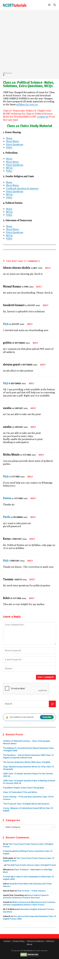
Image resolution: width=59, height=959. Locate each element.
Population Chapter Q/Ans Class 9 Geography (23, 788)
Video (9, 147)
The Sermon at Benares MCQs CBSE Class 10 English (26, 762)
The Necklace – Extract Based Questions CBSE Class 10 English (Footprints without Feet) (28, 756)
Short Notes (12, 141)
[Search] (52, 703)
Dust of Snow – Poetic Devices (31, 891)
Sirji (5, 323)
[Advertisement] (29, 41)
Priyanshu (7, 851)
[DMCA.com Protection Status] (29, 954)
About (29, 944)
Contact (6, 941)
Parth (6, 516)
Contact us (42, 116)
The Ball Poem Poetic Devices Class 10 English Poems (31, 865)
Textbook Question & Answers (22, 188)
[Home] (3, 75)
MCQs (9, 167)
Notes (9, 138)
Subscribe (47, 717)
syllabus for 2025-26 (27, 104)
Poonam (7, 876)
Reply (48, 268)
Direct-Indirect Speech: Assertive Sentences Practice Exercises (26, 896)
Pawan (7, 498)
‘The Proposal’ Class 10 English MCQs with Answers (26, 804)
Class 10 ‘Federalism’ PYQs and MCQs (20, 792)
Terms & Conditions (35, 941)
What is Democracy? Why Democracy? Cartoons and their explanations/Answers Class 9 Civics (29, 903)
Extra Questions (14, 144)
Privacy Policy (18, 941)
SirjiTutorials (28, 950)
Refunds (50, 941)
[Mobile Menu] (49, 5)
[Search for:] (53, 5)
